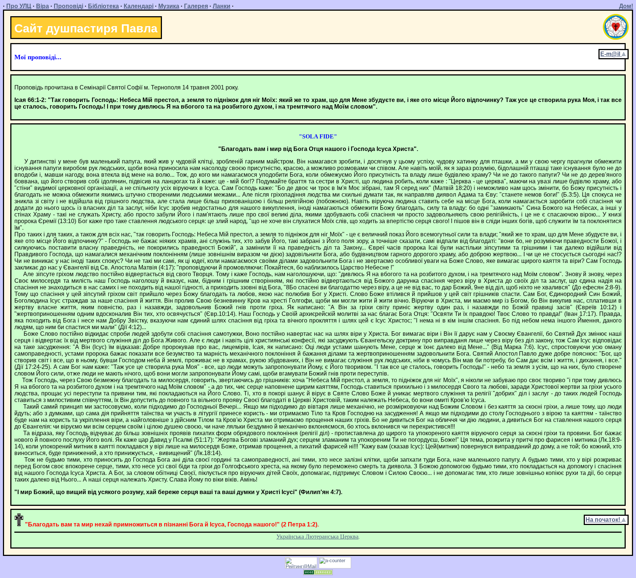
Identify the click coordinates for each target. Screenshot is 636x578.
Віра (42, 6)
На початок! (604, 520)
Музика (168, 6)
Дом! (626, 6)
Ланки (221, 6)
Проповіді (68, 6)
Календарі (138, 6)
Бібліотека (103, 6)
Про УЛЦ (18, 6)
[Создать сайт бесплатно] (318, 573)
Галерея (196, 6)
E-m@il (611, 54)
